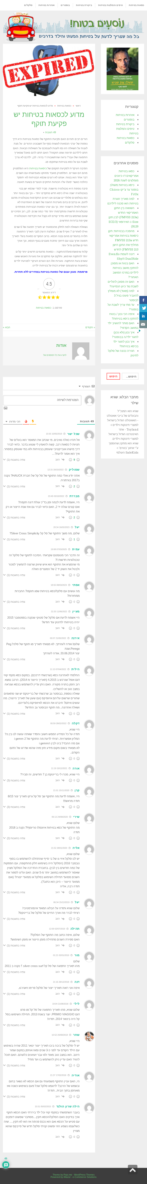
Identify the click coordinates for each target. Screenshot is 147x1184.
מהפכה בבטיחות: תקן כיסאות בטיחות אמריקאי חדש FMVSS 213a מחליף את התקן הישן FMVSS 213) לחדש (123, 240)
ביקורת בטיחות (125, 124)
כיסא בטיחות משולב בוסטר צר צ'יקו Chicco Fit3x (124, 189)
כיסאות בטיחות (38, 168)
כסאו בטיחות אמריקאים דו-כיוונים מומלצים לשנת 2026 (126, 175)
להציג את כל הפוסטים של (54, 355)
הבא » (6, 327)
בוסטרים (129, 119)
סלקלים (129, 142)
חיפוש (113, 376)
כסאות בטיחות (43, 308)
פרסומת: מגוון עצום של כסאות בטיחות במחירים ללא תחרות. (50, 271)
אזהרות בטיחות (125, 115)
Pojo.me (68, 1174)
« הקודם (90, 327)
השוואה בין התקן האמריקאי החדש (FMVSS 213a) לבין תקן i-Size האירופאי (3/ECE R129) (123, 217)
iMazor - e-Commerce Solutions (80, 1177)
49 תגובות (50, 132)
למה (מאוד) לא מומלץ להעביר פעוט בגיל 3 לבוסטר (123, 295)
